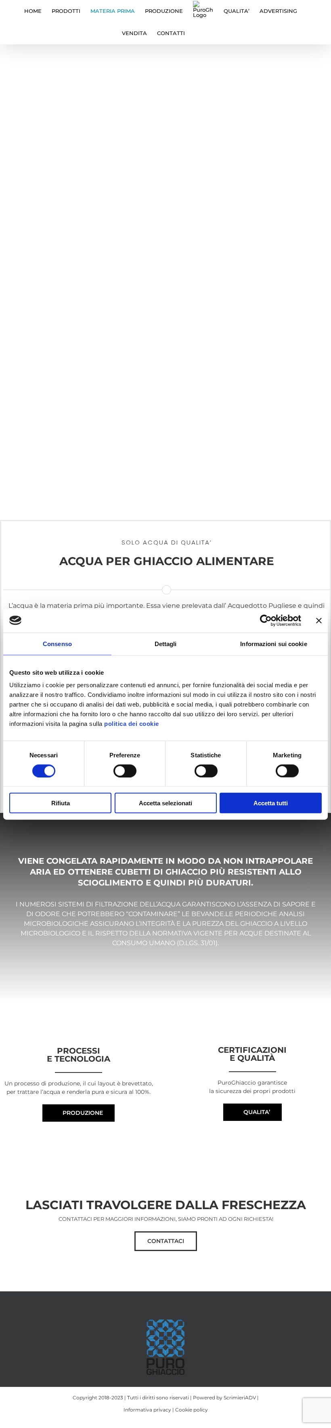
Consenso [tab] (57, 643)
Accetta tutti (270, 803)
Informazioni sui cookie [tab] (273, 643)
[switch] (124, 770)
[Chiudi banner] (319, 620)
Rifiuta (60, 803)
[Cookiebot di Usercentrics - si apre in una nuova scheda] (265, 620)
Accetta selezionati (165, 803)
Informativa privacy (147, 1410)
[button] (197, 33)
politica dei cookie (131, 723)
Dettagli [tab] (166, 643)
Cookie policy (191, 1410)
